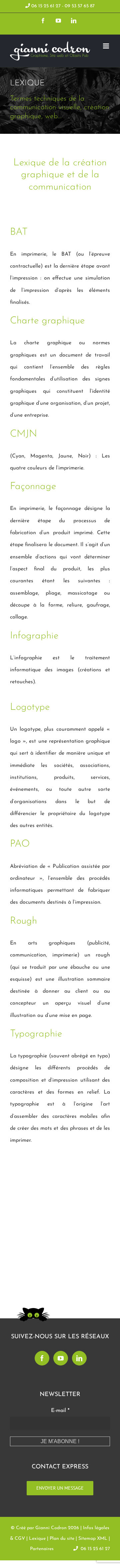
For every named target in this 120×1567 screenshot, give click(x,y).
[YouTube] (60, 1358)
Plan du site (62, 1538)
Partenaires (42, 1548)
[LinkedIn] (79, 1358)
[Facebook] (42, 1358)
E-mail (60, 1410)
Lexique (37, 1538)
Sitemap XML (92, 1538)
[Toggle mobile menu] (106, 45)
